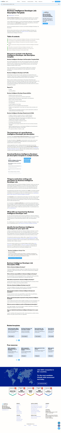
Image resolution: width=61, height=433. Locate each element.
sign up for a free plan (26, 244)
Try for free (45, 23)
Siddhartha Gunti (11, 15)
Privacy (29, 425)
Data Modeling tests (31, 238)
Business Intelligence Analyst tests (19, 238)
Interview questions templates (35, 411)
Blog (46, 407)
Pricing (18, 407)
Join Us (47, 406)
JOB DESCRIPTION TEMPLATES (11, 9)
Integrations (18, 410)
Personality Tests (19, 420)
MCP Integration (19, 411)
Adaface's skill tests (25, 31)
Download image (27, 158)
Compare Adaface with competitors (36, 407)
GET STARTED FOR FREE (42, 383)
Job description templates (35, 410)
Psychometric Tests (19, 419)
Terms (25, 425)
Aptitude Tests (19, 416)
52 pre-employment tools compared (36, 406)
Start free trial (57, 1)
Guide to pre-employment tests (36, 416)
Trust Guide (35, 425)
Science (18, 406)
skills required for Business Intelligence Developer (28, 223)
